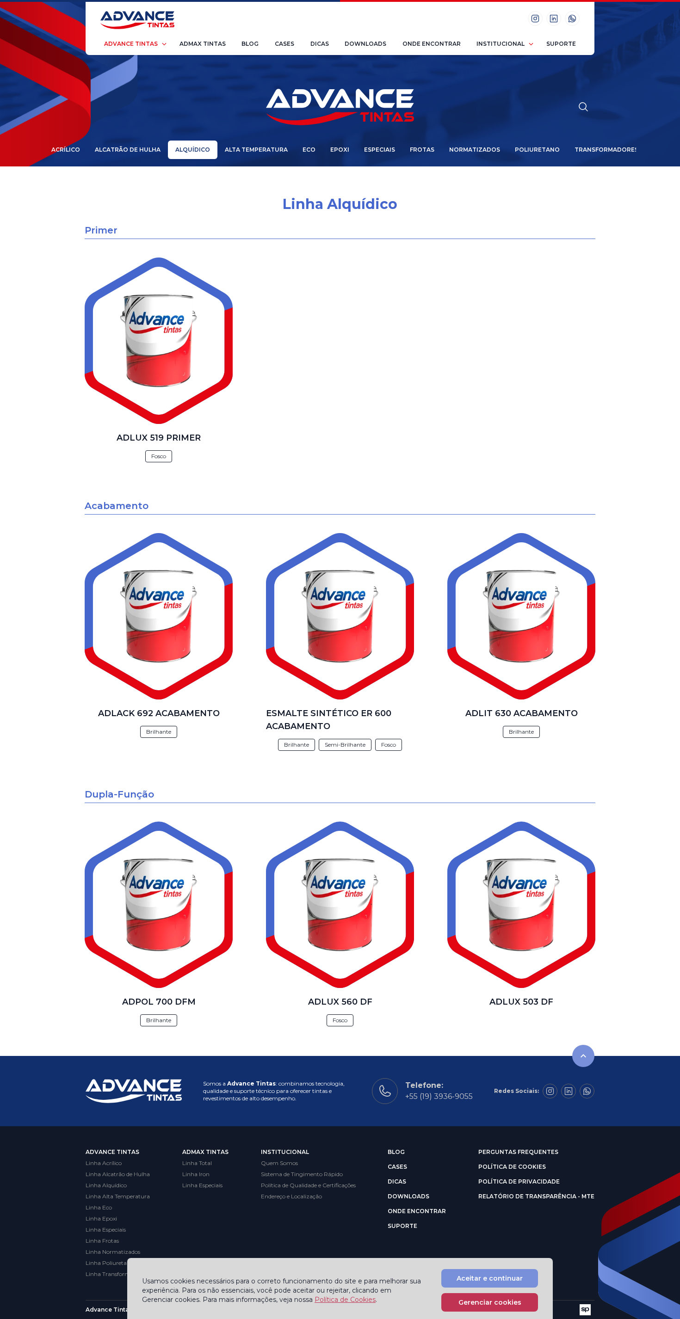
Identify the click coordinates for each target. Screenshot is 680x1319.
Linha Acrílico (104, 1162)
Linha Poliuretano (110, 1262)
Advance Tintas (131, 43)
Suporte (561, 43)
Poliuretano (537, 149)
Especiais (379, 149)
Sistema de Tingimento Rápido (302, 1174)
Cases (284, 43)
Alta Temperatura (256, 149)
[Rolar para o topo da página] (583, 1056)
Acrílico (65, 149)
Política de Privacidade (519, 1181)
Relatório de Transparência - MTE (536, 1196)
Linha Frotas (102, 1240)
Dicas (319, 43)
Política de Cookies (512, 1166)
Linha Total (197, 1162)
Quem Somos (279, 1162)
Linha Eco (99, 1207)
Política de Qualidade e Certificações (308, 1185)
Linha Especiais (106, 1229)
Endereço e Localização (291, 1196)
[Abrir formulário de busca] (583, 107)
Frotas (422, 149)
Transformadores (606, 149)
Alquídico (192, 149)
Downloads (365, 43)
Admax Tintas (202, 43)
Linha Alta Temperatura (118, 1196)
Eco (309, 149)
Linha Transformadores (117, 1273)
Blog (250, 43)
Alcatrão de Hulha (128, 149)
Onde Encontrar (431, 43)
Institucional (500, 43)
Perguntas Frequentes (518, 1151)
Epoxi (339, 149)
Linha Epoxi (101, 1218)
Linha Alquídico (106, 1185)
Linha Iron (196, 1174)
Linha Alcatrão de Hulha (118, 1174)
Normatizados (474, 149)
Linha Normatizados (113, 1251)
